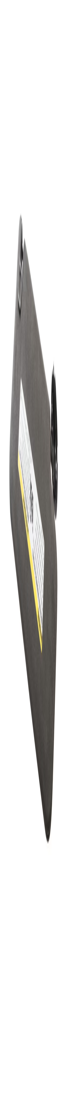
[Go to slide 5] (8, 306)
